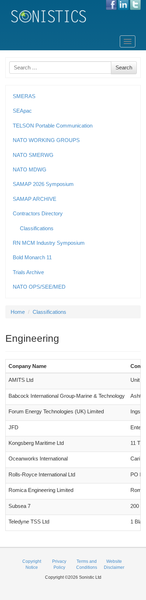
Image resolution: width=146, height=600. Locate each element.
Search (124, 67)
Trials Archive (28, 272)
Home (18, 312)
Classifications (37, 228)
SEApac (22, 111)
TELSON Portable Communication (52, 126)
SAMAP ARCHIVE (34, 199)
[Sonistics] (49, 16)
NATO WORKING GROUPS (46, 140)
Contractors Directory (38, 213)
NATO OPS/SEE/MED (39, 287)
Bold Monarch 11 (32, 257)
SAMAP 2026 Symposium (43, 184)
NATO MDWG (29, 169)
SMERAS (24, 96)
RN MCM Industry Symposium (49, 243)
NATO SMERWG (33, 155)
